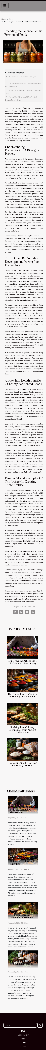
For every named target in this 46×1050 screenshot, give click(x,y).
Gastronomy (23, 1035)
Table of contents (15, 72)
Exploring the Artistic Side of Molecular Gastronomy (22, 662)
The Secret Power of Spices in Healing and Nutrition (22, 695)
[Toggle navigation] (4, 5)
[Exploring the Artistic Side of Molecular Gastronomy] (22, 647)
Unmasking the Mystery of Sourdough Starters (22, 764)
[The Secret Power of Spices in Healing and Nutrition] (22, 680)
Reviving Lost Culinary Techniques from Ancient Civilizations (22, 730)
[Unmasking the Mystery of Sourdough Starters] (22, 749)
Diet (23, 1031)
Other (11, 19)
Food (23, 1039)
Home (3, 19)
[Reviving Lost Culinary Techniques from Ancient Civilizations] (22, 714)
